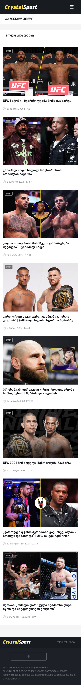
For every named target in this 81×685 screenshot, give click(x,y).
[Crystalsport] (21, 7)
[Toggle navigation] (71, 7)
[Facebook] (29, 657)
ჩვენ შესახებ (66, 642)
